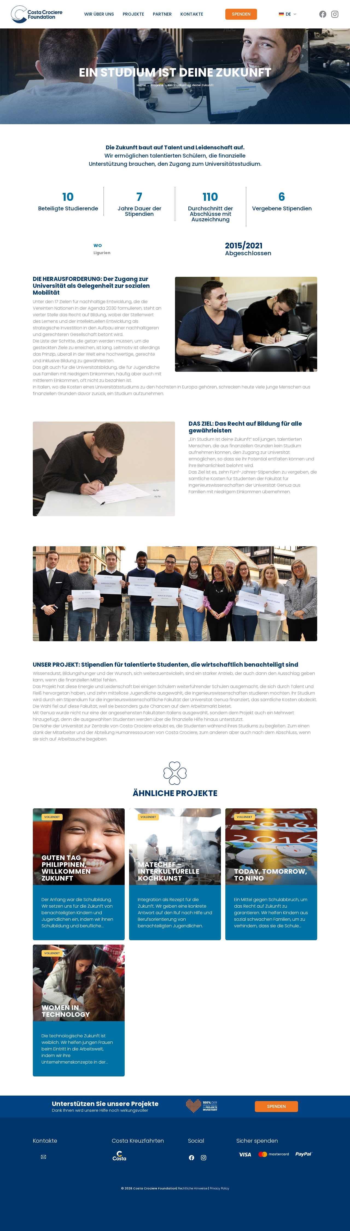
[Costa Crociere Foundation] (36, 14)
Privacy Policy (219, 1188)
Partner (162, 14)
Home (141, 85)
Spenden (241, 14)
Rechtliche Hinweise (192, 1188)
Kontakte (191, 14)
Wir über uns (99, 14)
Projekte (133, 14)
